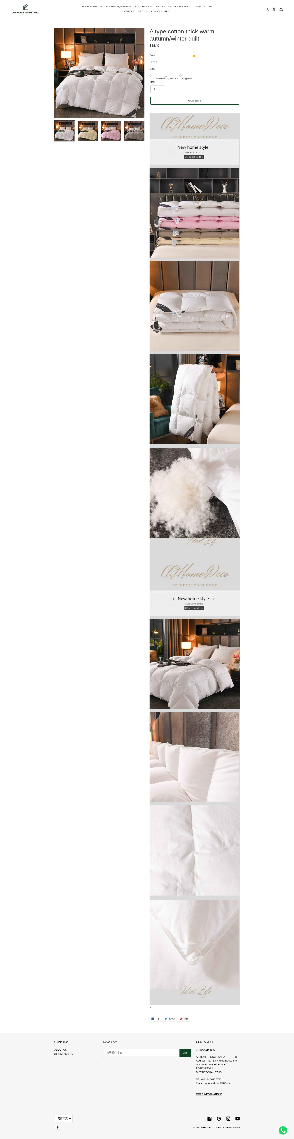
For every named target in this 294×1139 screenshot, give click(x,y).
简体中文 (63, 1118)
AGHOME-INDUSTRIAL (211, 1127)
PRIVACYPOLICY (64, 1054)
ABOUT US (60, 1050)
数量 (153, 82)
